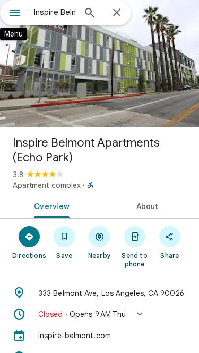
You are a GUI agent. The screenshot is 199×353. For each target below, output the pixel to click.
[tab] (50, 205)
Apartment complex (47, 185)
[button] (99, 314)
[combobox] (54, 12)
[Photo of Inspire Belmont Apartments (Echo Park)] (99, 63)
